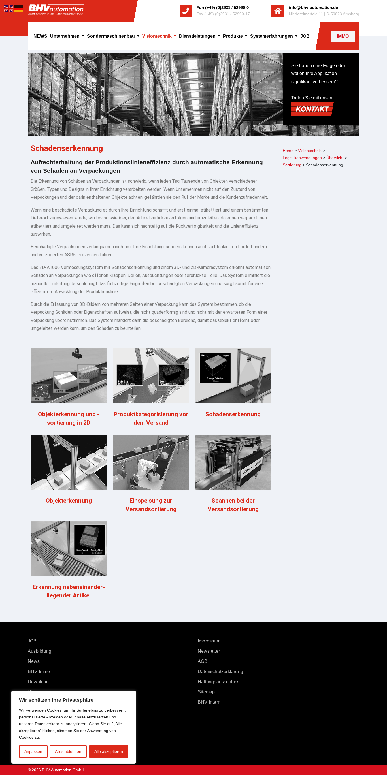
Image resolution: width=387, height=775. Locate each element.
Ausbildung (39, 651)
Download (38, 681)
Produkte (233, 36)
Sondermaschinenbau (111, 36)
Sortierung (292, 165)
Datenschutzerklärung (220, 671)
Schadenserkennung (233, 414)
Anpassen (33, 751)
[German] (19, 8)
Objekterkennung (69, 500)
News (34, 661)
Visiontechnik (157, 36)
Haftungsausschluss (219, 681)
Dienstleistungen (198, 36)
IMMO (343, 36)
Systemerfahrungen (272, 36)
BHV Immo (39, 671)
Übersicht (334, 157)
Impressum (209, 641)
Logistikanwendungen (302, 157)
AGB (203, 661)
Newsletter (209, 651)
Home (288, 150)
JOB (305, 36)
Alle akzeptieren (108, 751)
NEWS (40, 36)
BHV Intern (209, 702)
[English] (9, 8)
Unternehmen (65, 36)
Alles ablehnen (68, 751)
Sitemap (206, 691)
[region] (73, 727)
